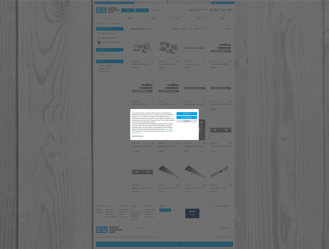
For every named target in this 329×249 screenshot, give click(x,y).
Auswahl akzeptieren (186, 117)
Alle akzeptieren (187, 113)
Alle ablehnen (186, 121)
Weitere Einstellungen (137, 136)
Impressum (167, 129)
